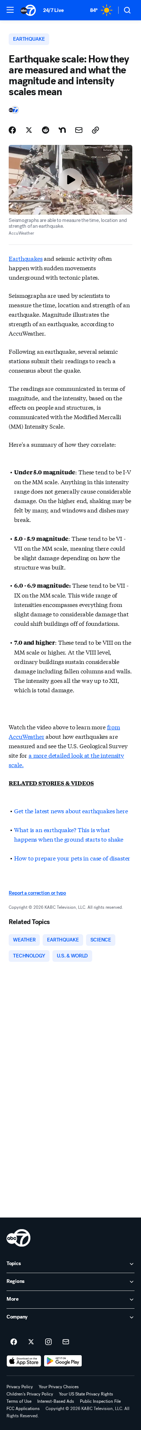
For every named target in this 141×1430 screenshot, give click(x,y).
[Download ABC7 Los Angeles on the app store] (24, 1361)
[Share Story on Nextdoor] (62, 130)
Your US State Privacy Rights (86, 1394)
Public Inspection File (100, 1401)
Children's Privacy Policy (30, 1394)
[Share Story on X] (29, 130)
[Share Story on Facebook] (12, 130)
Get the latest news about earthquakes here (71, 810)
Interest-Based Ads (55, 1401)
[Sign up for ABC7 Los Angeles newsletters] (66, 1342)
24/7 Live (53, 10)
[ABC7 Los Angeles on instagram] (48, 1342)
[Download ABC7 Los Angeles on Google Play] (63, 1361)
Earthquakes (25, 258)
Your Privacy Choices (59, 1387)
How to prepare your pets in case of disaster (72, 858)
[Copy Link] (95, 130)
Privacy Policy (20, 1387)
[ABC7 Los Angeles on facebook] (14, 1342)
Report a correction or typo (37, 893)
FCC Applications (23, 1408)
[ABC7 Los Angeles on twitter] (31, 1342)
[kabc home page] (18, 1238)
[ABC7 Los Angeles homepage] (28, 10)
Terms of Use (19, 1401)
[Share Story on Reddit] (45, 130)
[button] (10, 10)
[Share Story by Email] (79, 130)
